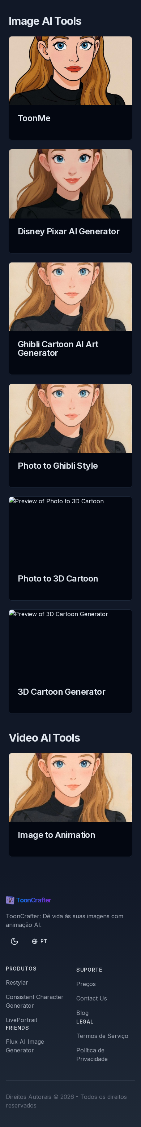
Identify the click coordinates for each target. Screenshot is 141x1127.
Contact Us (91, 998)
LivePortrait (21, 1020)
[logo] (10, 900)
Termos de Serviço (102, 1035)
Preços (86, 983)
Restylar (17, 982)
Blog (82, 1012)
